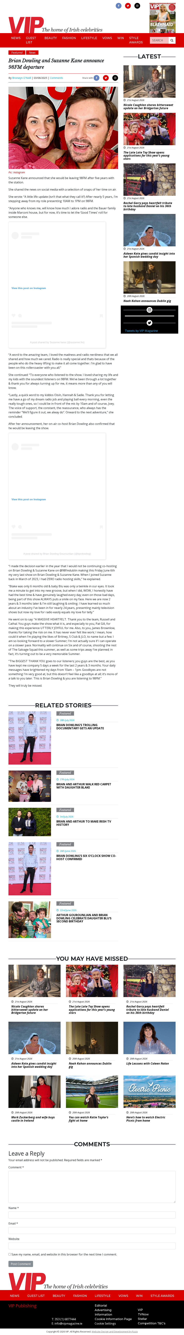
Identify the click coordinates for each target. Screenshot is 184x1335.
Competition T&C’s (151, 1323)
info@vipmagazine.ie (68, 1323)
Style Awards (136, 40)
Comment (16, 1167)
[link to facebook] (118, 6)
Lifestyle (89, 38)
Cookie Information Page (113, 1319)
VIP (140, 1310)
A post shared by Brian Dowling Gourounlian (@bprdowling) (57, 553)
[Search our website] (172, 40)
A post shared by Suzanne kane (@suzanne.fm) (57, 342)
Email (13, 1223)
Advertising (103, 1310)
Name (13, 1208)
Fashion (69, 38)
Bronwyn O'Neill (21, 78)
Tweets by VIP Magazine (141, 331)
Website (13, 1239)
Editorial (101, 1305)
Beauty (50, 38)
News (15, 38)
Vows (107, 38)
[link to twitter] (128, 6)
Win (120, 38)
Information (103, 1314)
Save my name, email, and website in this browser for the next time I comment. (64, 1254)
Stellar (142, 1319)
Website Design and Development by (115, 1331)
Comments (56, 78)
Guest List (31, 40)
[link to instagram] (137, 6)
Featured (65, 713)
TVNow (143, 1314)
